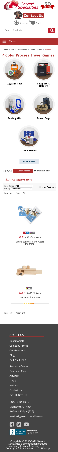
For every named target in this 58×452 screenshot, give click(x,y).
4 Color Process (23, 171)
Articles (14, 385)
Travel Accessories (18, 49)
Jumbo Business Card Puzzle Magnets (29, 242)
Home (5, 49)
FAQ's (13, 380)
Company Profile (19, 346)
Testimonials (17, 341)
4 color (48, 49)
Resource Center (19, 366)
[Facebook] (12, 424)
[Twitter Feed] (19, 424)
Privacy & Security (30, 446)
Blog (12, 355)
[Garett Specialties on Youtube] (26, 424)
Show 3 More (29, 162)
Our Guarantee (18, 350)
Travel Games (36, 49)
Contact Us (33, 15)
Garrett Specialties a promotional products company (27, 444)
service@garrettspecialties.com (27, 416)
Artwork (14, 376)
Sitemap (45, 448)
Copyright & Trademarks (19, 448)
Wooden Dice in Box (29, 297)
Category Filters (21, 179)
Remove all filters (43, 171)
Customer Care (18, 371)
